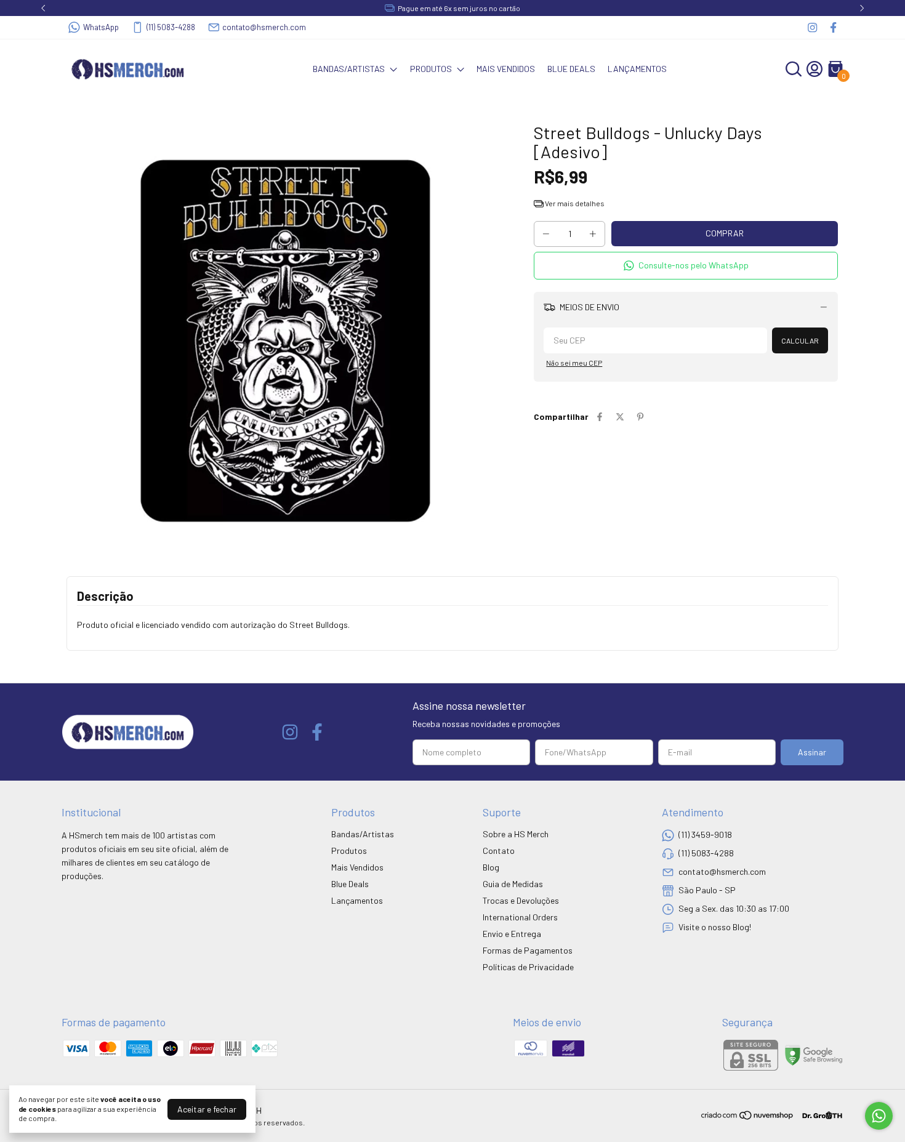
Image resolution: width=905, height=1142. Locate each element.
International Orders (520, 917)
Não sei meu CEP (574, 362)
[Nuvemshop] (748, 1117)
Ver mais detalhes (574, 203)
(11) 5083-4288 (171, 27)
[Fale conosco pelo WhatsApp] (879, 1116)
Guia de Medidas (513, 884)
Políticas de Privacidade (528, 967)
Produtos (431, 68)
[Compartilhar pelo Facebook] (599, 416)
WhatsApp (101, 27)
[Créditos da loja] (819, 1115)
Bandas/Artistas (349, 68)
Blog (491, 867)
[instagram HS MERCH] (812, 27)
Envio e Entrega (512, 933)
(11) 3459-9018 (705, 834)
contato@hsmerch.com (264, 27)
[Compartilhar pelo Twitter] (620, 416)
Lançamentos (637, 68)
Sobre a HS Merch (516, 834)
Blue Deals (571, 68)
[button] (686, 265)
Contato (499, 850)
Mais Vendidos (506, 68)
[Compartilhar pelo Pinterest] (640, 416)
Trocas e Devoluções (521, 900)
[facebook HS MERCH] (833, 27)
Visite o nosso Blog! (714, 927)
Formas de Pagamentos (528, 950)
